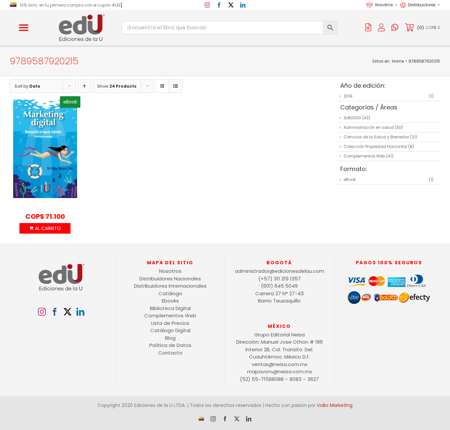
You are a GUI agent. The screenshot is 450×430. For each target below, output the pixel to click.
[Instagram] (42, 312)
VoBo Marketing (334, 405)
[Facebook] (55, 312)
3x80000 (352, 118)
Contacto (170, 352)
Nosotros (170, 271)
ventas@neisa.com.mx (279, 364)
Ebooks (170, 300)
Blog (170, 337)
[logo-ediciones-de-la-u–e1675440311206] (81, 15)
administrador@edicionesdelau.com (279, 271)
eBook (350, 179)
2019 (348, 96)
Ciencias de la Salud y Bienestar (376, 137)
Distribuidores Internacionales (170, 285)
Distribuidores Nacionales (170, 278)
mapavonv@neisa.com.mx (279, 371)
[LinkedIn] (80, 312)
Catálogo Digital (170, 330)
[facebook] (219, 5)
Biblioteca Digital (170, 308)
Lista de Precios (170, 323)
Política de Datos (170, 345)
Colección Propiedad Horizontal (375, 146)
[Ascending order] (84, 86)
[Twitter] (67, 312)
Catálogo (170, 293)
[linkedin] (242, 5)
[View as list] (175, 86)
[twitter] (231, 5)
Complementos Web (364, 156)
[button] (23, 28)
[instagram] (207, 5)
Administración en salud (369, 127)
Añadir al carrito (44, 228)
